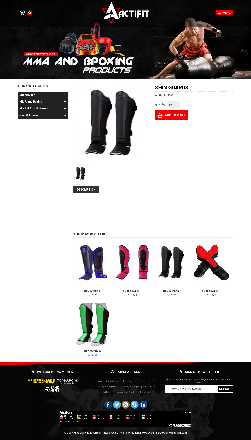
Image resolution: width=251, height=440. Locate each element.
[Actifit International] (125, 13)
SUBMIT (225, 389)
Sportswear (27, 95)
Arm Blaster (129, 381)
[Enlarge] (89, 286)
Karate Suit (145, 392)
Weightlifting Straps (108, 381)
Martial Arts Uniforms (33, 108)
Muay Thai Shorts (126, 392)
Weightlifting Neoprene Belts (138, 386)
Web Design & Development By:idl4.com (164, 432)
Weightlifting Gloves (109, 386)
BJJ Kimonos (146, 381)
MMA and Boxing (30, 101)
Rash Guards (106, 392)
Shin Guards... (92, 291)
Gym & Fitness (29, 115)
